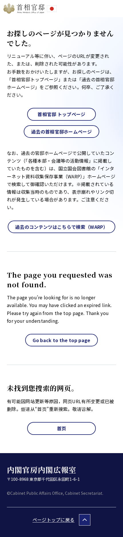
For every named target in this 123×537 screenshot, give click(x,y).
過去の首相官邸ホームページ (61, 131)
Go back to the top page (61, 340)
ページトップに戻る (54, 519)
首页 (61, 428)
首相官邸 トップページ (61, 114)
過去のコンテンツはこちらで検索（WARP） (61, 226)
